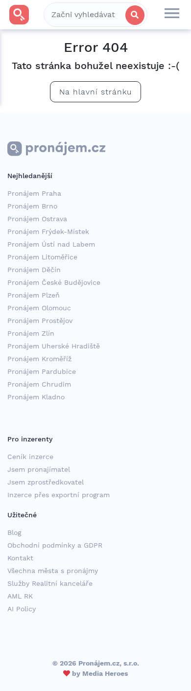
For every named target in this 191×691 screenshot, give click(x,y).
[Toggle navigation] (172, 14)
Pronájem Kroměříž (39, 359)
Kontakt (20, 558)
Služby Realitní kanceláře (50, 583)
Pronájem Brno (32, 206)
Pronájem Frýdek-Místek (48, 231)
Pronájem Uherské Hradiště (53, 346)
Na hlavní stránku (95, 91)
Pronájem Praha (34, 193)
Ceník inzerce (30, 457)
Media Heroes (105, 673)
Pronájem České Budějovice (53, 282)
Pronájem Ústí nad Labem (51, 244)
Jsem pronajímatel (38, 469)
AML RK (20, 596)
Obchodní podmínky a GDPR (54, 545)
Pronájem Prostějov (39, 320)
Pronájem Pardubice (41, 371)
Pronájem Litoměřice (42, 257)
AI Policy (21, 609)
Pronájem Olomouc (39, 308)
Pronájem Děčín (34, 270)
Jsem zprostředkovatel (45, 482)
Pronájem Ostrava (37, 219)
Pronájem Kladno (36, 397)
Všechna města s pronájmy (52, 571)
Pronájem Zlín (30, 333)
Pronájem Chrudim (39, 384)
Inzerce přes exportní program (58, 495)
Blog (14, 532)
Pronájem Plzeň (33, 295)
